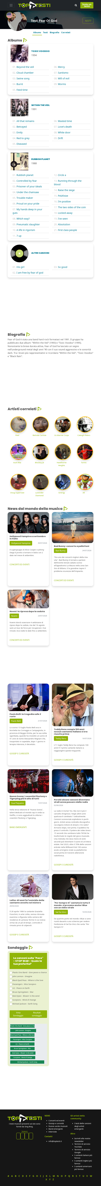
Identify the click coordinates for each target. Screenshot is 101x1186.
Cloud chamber (25, 72)
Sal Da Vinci (61, 912)
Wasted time (65, 121)
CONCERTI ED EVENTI (19, 564)
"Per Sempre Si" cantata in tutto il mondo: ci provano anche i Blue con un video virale (72, 905)
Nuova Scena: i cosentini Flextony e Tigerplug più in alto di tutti (28, 797)
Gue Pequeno (17, 803)
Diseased (22, 143)
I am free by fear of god (30, 272)
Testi (45, 32)
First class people (67, 230)
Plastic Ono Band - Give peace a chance (29, 972)
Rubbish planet (25, 175)
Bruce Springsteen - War (23, 992)
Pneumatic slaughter (28, 224)
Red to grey (23, 138)
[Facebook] (18, 1136)
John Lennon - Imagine (22, 976)
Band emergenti (56, 1129)
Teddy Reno (61, 738)
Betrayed (22, 126)
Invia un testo (86, 5)
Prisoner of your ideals (29, 186)
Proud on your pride (28, 203)
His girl (20, 267)
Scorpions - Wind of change (24, 1000)
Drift (60, 138)
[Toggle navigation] (11, 5)
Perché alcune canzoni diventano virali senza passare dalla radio (72, 800)
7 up (19, 235)
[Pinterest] (22, 1136)
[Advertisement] (50, 298)
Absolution (64, 224)
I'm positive (64, 201)
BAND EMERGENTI (18, 827)
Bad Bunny (61, 550)
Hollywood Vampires (21, 543)
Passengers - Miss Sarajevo (24, 984)
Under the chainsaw (28, 192)
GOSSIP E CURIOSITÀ (19, 753)
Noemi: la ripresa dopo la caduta (27, 611)
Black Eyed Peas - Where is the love (27, 980)
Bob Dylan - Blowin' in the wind (25, 996)
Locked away (65, 213)
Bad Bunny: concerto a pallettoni (71, 546)
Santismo (63, 72)
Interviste (53, 1131)
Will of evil (63, 78)
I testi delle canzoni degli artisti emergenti (82, 1126)
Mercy (61, 67)
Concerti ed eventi (56, 1120)
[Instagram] (27, 1136)
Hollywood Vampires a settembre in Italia (28, 537)
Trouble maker (25, 197)
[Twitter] (31, 1136)
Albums (37, 32)
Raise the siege (66, 190)
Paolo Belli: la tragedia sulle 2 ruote (25, 715)
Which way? (23, 218)
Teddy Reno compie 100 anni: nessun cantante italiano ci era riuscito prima (70, 731)
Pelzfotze (63, 195)
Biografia (54, 32)
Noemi (14, 616)
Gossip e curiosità (56, 1123)
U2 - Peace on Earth (21, 988)
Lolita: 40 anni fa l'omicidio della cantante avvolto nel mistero (27, 901)
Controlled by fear (27, 180)
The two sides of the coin (72, 207)
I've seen (63, 218)
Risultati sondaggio (37, 1014)
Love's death (65, 126)
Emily (20, 132)
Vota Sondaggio (18, 1014)
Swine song (23, 78)
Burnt (20, 84)
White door (64, 132)
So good (62, 267)
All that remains (25, 121)
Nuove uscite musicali (58, 1126)
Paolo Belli (16, 721)
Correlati (65, 32)
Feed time (22, 89)
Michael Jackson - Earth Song (24, 1003)
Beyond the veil (25, 67)
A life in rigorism (26, 230)
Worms (62, 84)
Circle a (62, 175)
